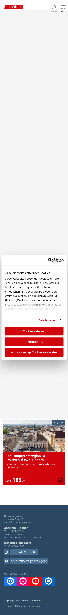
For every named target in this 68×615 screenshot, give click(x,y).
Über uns (8, 606)
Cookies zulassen (34, 331)
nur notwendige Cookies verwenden (34, 352)
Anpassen (32, 341)
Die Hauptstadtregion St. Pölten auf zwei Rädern (26, 458)
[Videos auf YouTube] (35, 581)
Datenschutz (20, 606)
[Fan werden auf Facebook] (10, 581)
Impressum (35, 606)
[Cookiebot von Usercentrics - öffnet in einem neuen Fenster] (48, 260)
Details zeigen (47, 320)
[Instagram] (23, 581)
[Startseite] (12, 7)
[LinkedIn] (48, 581)
